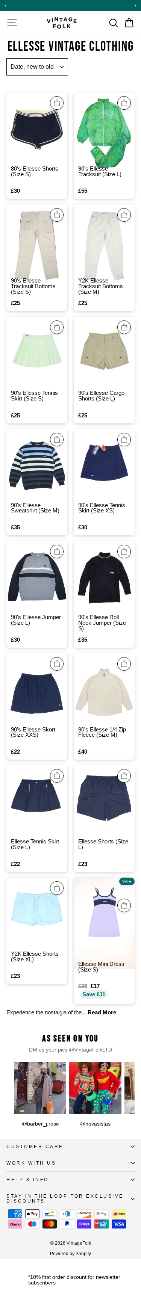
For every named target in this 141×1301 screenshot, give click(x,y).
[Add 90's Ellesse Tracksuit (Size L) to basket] (124, 103)
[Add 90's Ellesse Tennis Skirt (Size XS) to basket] (124, 439)
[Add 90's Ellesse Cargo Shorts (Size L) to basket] (124, 327)
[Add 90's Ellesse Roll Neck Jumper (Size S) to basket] (124, 551)
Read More (102, 1012)
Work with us (31, 1162)
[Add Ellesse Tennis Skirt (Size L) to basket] (57, 776)
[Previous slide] (5, 5)
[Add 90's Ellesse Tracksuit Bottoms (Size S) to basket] (57, 215)
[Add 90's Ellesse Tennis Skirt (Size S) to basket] (57, 327)
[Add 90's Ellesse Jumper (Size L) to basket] (57, 551)
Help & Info (27, 1179)
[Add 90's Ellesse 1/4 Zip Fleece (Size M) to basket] (124, 664)
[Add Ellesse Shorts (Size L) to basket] (124, 776)
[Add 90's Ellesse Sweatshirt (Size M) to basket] (57, 439)
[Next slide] (135, 5)
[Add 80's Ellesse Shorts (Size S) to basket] (57, 103)
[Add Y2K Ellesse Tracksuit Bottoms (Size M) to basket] (124, 215)
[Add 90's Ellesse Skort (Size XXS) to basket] (57, 664)
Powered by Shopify (70, 1253)
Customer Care (35, 1146)
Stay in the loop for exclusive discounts (65, 1198)
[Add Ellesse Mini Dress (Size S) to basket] (124, 905)
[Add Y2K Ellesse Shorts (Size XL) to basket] (57, 888)
